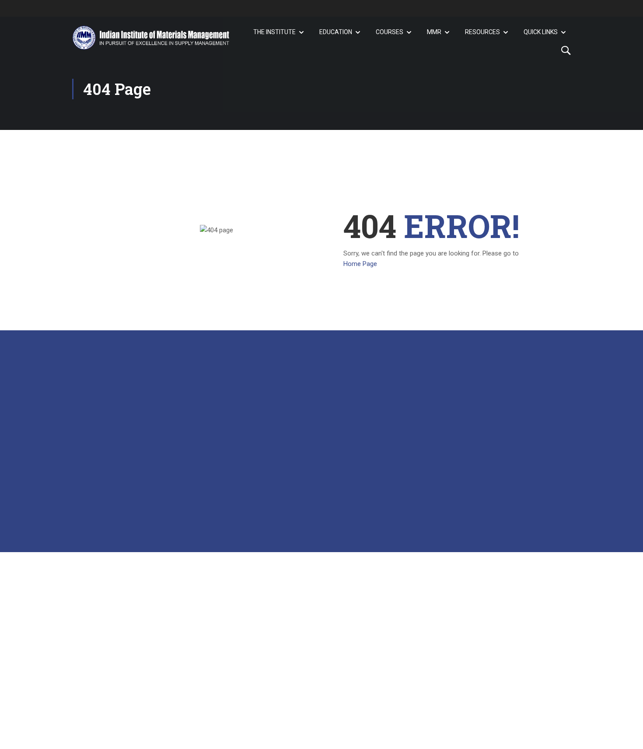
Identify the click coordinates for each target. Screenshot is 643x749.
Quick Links (541, 31)
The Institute (274, 31)
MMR (434, 31)
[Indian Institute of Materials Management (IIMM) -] (151, 37)
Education (335, 31)
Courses (389, 31)
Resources (482, 31)
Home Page (360, 264)
